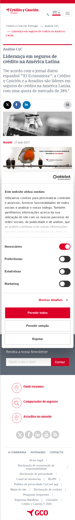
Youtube (46, 434)
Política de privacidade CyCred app (36, 484)
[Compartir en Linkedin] (26, 105)
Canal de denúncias (28, 479)
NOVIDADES (38, 452)
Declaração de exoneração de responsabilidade (36, 467)
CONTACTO (56, 452)
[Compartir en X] (7, 105)
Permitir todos (38, 312)
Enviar (60, 362)
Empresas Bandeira (27, 499)
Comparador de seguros (40, 402)
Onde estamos (33, 387)
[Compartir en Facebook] (17, 105)
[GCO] (37, 515)
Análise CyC (52, 26)
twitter (20, 434)
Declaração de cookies (48, 489)
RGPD (52, 479)
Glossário (52, 499)
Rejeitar (37, 339)
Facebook (28, 434)
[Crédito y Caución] (22, 11)
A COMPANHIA (17, 452)
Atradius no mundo (37, 417)
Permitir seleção (37, 325)
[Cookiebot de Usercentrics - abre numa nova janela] (53, 177)
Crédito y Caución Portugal (22, 26)
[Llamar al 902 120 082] (48, 14)
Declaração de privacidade (36, 473)
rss (55, 434)
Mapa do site (18, 489)
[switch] (64, 259)
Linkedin (37, 434)
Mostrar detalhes (51, 300)
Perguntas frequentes (36, 494)
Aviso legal (36, 460)
